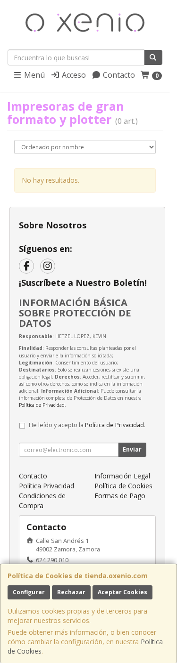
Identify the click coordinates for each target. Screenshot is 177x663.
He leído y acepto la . (87, 425)
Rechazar (71, 592)
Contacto (118, 75)
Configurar (29, 592)
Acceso (73, 75)
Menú (33, 75)
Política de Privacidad (42, 405)
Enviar (132, 449)
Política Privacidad (46, 485)
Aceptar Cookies (122, 592)
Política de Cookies (123, 485)
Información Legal (122, 475)
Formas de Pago (119, 495)
